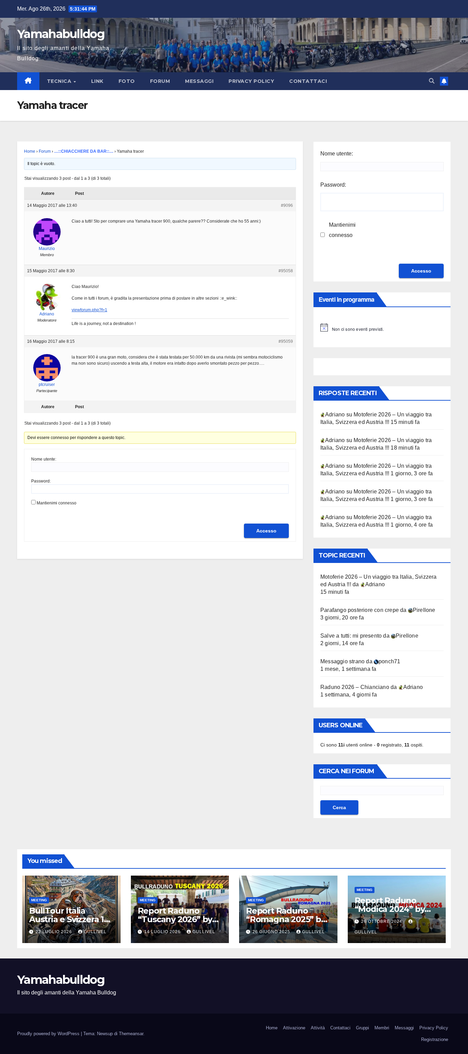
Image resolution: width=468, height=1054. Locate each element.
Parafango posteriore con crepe (359, 610)
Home (29, 151)
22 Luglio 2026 (54, 931)
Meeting (39, 900)
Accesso (266, 531)
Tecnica (60, 81)
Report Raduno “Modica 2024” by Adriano (390, 909)
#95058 (286, 270)
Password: (41, 481)
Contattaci (308, 81)
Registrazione (434, 1039)
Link (97, 81)
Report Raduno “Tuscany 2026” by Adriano (175, 919)
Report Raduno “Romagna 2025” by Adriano (285, 919)
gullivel (95, 931)
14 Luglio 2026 (163, 931)
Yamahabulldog (60, 34)
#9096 (287, 205)
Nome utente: (43, 459)
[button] (431, 81)
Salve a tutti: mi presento (351, 636)
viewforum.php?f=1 (89, 310)
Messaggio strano (342, 661)
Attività (318, 1027)
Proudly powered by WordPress (49, 1033)
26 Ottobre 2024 (382, 921)
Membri (381, 1027)
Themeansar (131, 1033)
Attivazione (294, 1027)
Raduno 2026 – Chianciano (354, 687)
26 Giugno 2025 (272, 931)
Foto (127, 81)
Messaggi (199, 81)
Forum (160, 81)
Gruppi (362, 1027)
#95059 (286, 341)
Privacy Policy (251, 81)
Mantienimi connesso (56, 503)
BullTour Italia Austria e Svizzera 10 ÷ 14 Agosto (69, 919)
